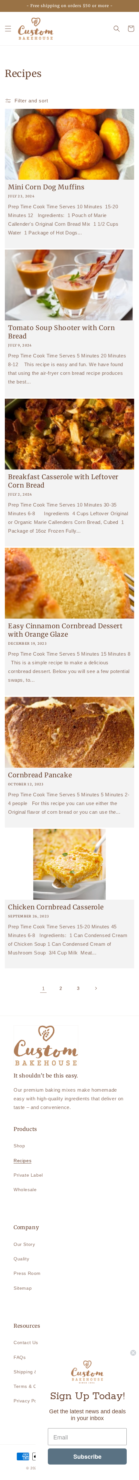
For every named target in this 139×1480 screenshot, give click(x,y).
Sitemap (23, 1288)
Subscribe (87, 1456)
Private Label (28, 1175)
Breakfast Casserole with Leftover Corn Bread (63, 481)
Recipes (22, 1160)
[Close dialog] (133, 1353)
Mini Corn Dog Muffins (46, 187)
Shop (19, 1145)
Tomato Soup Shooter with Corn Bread (61, 332)
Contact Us (26, 1342)
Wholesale (25, 1189)
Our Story (24, 1244)
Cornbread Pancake (40, 775)
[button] (8, 29)
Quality (21, 1258)
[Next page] (96, 988)
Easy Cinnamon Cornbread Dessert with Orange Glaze (65, 630)
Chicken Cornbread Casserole (55, 907)
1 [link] (43, 988)
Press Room (27, 1273)
